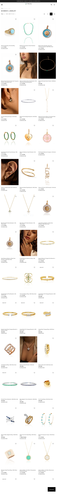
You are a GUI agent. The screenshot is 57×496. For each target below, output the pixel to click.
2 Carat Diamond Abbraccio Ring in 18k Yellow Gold (27, 259)
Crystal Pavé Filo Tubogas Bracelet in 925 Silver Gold (28, 330)
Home (2, 8)
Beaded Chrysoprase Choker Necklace (27, 45)
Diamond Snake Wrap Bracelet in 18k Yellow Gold (28, 188)
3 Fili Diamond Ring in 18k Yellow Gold (8, 364)
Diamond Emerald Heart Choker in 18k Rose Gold (47, 82)
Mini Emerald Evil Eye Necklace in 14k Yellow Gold (8, 223)
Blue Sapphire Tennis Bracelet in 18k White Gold (28, 400)
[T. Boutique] (28, 4)
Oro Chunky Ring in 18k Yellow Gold (45, 399)
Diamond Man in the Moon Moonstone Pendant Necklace (46, 471)
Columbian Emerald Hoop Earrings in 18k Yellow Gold (9, 153)
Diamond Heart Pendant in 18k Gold (27, 364)
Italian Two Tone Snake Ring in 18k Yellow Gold (28, 435)
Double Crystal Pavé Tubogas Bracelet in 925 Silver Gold (9, 330)
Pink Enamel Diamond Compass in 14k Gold (47, 152)
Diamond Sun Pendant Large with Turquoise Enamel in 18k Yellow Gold (45, 46)
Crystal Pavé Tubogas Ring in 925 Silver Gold (46, 330)
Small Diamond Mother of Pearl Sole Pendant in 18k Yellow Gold (8, 259)
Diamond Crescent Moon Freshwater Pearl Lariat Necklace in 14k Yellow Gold (46, 117)
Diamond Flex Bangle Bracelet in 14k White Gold (28, 117)
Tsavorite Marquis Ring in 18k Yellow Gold (28, 293)
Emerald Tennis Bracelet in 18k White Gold (9, 399)
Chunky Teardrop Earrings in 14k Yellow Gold (9, 117)
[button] (54, 4)
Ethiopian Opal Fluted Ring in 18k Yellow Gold (9, 471)
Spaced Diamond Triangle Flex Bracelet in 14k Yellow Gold (46, 259)
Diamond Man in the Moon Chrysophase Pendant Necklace (28, 471)
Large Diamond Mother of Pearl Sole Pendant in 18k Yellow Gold (45, 223)
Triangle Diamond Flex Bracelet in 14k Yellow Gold (8, 294)
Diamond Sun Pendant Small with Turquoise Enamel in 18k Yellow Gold (10, 82)
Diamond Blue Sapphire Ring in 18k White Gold (9, 435)
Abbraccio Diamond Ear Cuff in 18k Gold (9, 187)
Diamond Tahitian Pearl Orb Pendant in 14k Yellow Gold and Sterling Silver (28, 82)
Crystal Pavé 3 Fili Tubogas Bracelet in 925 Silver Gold (46, 294)
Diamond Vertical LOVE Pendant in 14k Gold (47, 187)
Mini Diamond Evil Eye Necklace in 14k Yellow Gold (27, 223)
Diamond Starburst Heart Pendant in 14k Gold (28, 153)
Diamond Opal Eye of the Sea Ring (8, 45)
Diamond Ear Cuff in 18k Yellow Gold (45, 364)
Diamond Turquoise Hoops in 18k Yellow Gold (46, 435)
